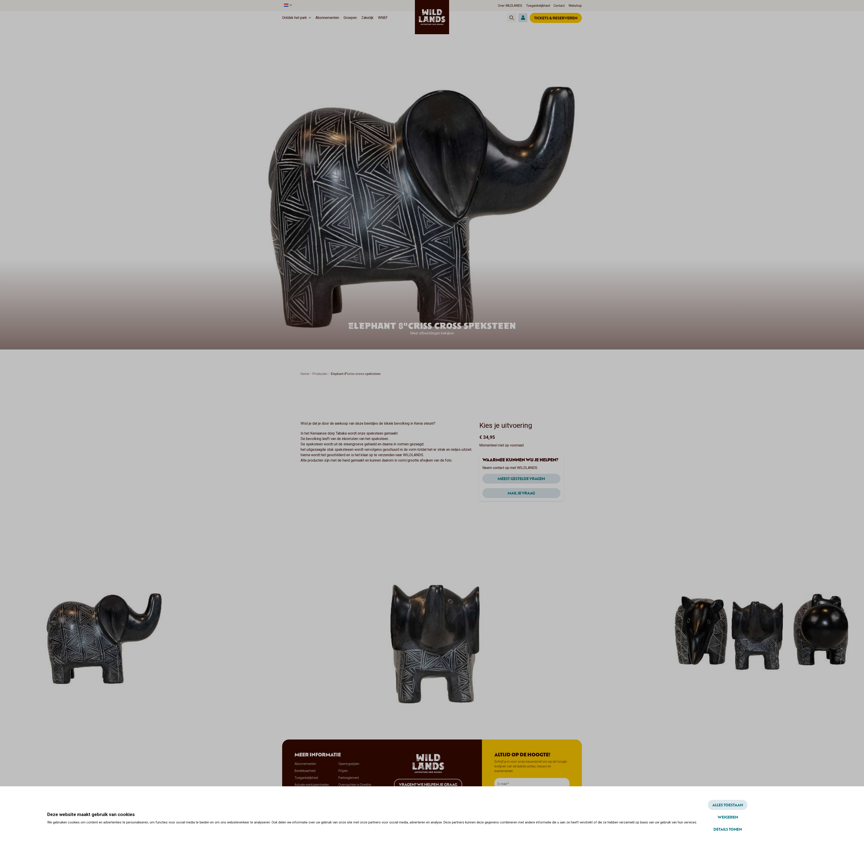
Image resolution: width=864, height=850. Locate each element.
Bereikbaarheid (305, 771)
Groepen (350, 18)
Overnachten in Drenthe (354, 785)
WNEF (383, 18)
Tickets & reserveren (555, 17)
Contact (559, 5)
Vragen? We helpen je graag (428, 784)
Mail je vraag (521, 492)
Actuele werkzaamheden (312, 785)
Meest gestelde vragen (521, 478)
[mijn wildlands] (522, 17)
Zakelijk (367, 18)
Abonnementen (327, 18)
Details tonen (727, 829)
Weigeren (728, 816)
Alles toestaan (727, 804)
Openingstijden (348, 764)
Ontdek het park (294, 18)
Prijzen (343, 771)
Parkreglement (348, 778)
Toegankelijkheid (538, 5)
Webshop (575, 5)
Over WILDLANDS (510, 5)
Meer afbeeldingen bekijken (432, 333)
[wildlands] (432, 17)
